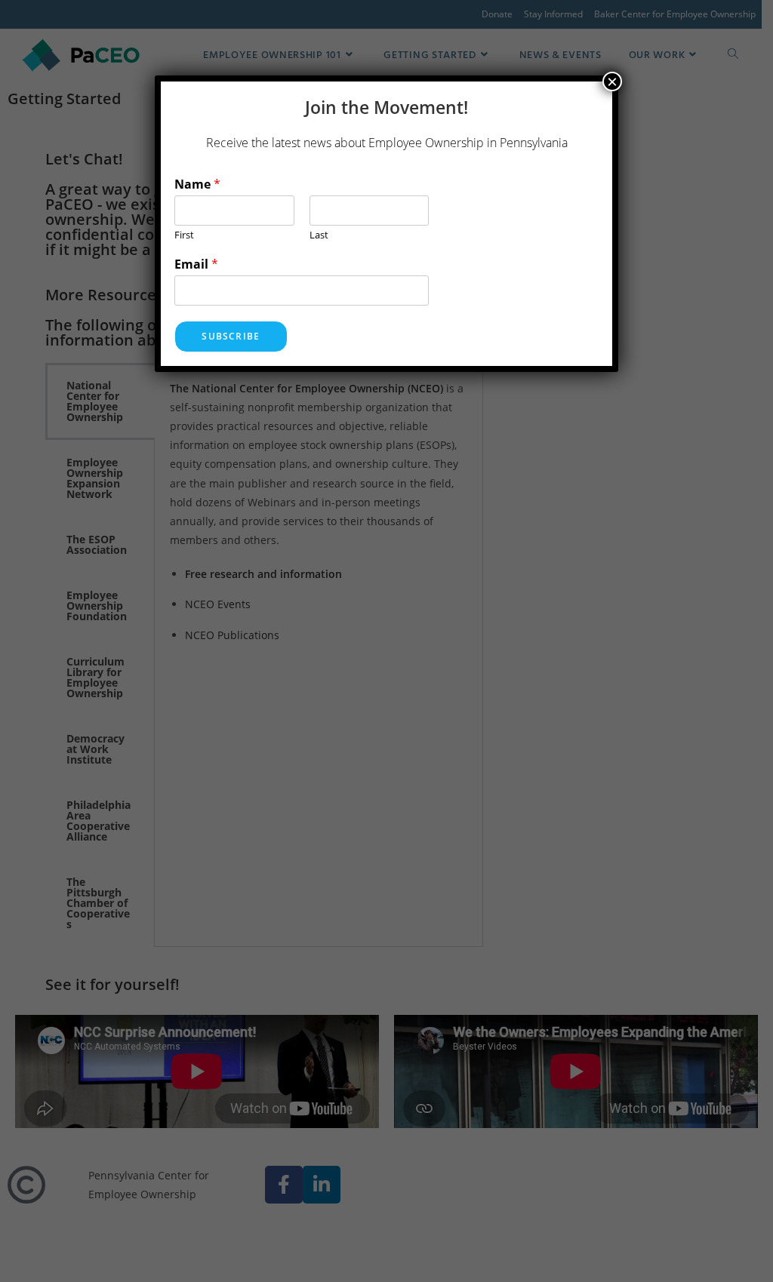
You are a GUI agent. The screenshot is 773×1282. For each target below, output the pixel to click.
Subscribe (231, 336)
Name (197, 184)
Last (319, 235)
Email (196, 264)
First (184, 235)
